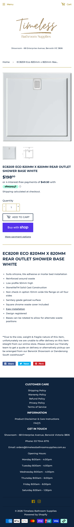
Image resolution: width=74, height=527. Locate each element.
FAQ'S (37, 423)
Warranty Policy (37, 394)
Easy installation (15, 309)
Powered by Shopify (35, 514)
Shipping (8, 191)
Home (6, 62)
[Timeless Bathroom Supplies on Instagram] (39, 502)
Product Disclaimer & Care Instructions (37, 419)
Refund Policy (37, 398)
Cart (68, 4)
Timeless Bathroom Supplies (40, 510)
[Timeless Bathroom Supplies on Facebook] (33, 502)
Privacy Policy (37, 402)
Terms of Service (37, 407)
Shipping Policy (37, 390)
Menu (10, 4)
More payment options (18, 236)
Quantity (8, 200)
